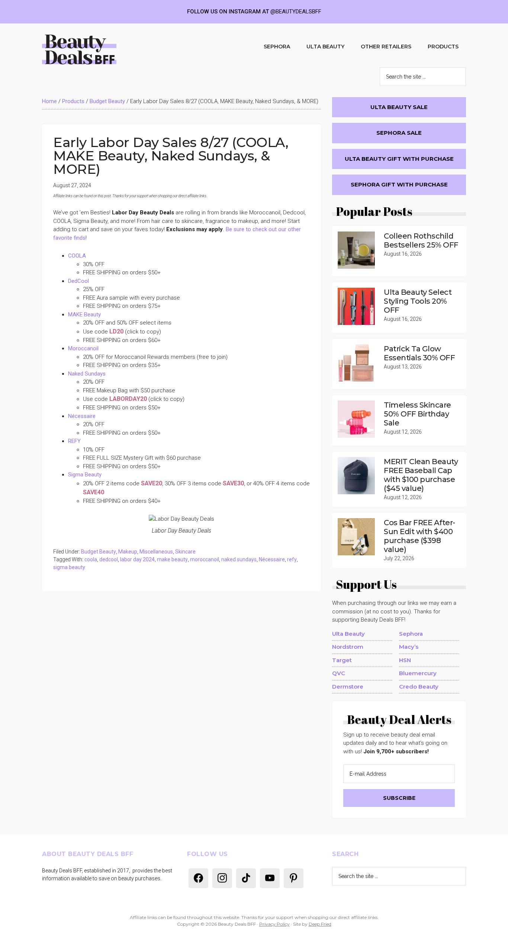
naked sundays (239, 559)
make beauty (172, 559)
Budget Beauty (107, 101)
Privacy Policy (274, 924)
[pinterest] (293, 878)
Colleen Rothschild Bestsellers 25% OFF (421, 240)
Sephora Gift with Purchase (399, 184)
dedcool (108, 559)
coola (90, 559)
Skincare (185, 552)
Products (73, 101)
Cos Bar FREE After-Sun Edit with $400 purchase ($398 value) (419, 536)
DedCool (78, 281)
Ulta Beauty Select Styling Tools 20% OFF (417, 301)
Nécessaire (82, 416)
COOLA (77, 255)
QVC (338, 673)
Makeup (127, 552)
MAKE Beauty (84, 314)
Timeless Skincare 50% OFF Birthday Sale (417, 413)
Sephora (411, 633)
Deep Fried (320, 924)
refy (292, 559)
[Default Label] (198, 878)
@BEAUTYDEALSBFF (295, 11)
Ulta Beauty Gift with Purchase (399, 158)
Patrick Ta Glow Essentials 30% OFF (419, 353)
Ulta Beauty (348, 633)
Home (49, 101)
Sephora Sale (399, 132)
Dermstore (347, 686)
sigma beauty (69, 567)
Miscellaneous (156, 552)
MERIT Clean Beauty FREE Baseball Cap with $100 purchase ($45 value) (421, 475)
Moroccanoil (83, 348)
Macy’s (408, 646)
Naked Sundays (87, 373)
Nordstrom (347, 646)
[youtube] (270, 878)
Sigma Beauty (85, 474)
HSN (405, 660)
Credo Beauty (418, 686)
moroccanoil (204, 559)
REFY (74, 441)
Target (342, 660)
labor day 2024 (137, 559)
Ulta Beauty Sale (399, 107)
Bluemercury (418, 673)
